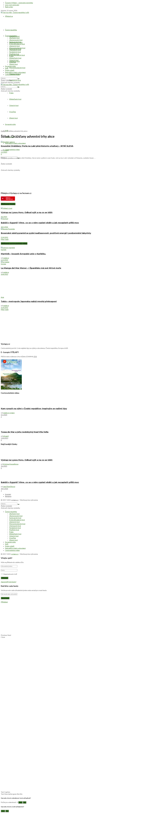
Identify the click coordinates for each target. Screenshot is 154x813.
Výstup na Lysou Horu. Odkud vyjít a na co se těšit (26, 212)
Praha (11, 93)
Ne (24, 802)
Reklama (8, 496)
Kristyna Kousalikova (10, 464)
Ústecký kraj (13, 105)
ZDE (35, 356)
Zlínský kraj (13, 118)
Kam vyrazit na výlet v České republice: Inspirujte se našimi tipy (34, 408)
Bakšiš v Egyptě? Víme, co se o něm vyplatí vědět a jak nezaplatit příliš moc (40, 223)
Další (6, 239)
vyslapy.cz (14, 500)
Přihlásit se (9, 16)
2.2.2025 (4, 152)
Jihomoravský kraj (15, 40)
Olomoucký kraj (15, 50)
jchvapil (6, 150)
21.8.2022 (4, 237)
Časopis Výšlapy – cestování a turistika (19, 3)
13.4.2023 (4, 438)
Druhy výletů (9, 70)
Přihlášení (4, 602)
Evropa (3, 264)
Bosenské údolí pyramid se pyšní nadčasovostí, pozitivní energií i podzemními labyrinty (46, 233)
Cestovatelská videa (12, 149)
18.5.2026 (4, 227)
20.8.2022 (4, 274)
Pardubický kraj (15, 80)
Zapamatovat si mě (10, 574)
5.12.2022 (4, 260)
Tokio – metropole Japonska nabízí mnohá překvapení (29, 301)
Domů (3, 131)
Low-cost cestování (12, 5)
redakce (6, 258)
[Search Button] (18, 78)
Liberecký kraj (14, 46)
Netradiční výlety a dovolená (15, 143)
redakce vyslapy (9, 413)
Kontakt (8, 494)
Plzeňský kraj (14, 54)
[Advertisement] (77, 113)
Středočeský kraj (15, 58)
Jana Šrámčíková (9, 487)
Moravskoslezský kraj (17, 68)
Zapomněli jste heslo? (8, 582)
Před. (3, 239)
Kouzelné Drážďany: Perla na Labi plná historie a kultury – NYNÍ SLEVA (37, 146)
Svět (6, 68)
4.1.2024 (4, 415)
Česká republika (11, 30)
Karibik (3, 250)
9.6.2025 (4, 217)
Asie (2, 297)
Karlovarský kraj (15, 42)
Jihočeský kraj (14, 38)
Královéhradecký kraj (17, 55)
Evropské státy (10, 124)
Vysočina (12, 112)
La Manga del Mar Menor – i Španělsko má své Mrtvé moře (31, 268)
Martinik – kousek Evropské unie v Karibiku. (23, 254)
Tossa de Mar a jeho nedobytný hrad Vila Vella (24, 432)
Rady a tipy (9, 7)
